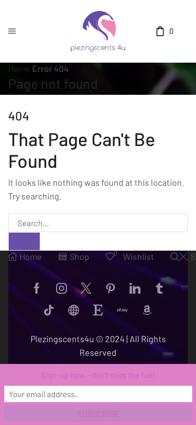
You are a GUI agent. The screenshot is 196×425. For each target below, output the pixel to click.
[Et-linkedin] (135, 288)
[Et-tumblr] (159, 288)
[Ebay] (122, 310)
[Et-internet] (73, 310)
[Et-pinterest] (110, 288)
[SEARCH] (24, 241)
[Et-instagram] (61, 288)
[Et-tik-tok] (49, 310)
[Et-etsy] (98, 310)
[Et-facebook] (37, 288)
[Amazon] (147, 310)
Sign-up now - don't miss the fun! (98, 375)
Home (19, 68)
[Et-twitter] (86, 288)
